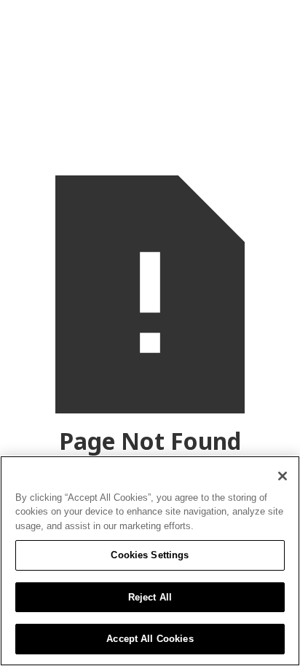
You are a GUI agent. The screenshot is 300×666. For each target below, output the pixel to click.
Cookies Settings (150, 555)
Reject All (150, 597)
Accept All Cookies (149, 638)
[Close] (283, 476)
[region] (150, 561)
